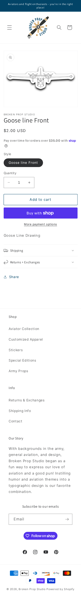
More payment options (40, 224)
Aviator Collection (24, 329)
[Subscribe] (67, 519)
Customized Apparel (26, 339)
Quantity (10, 173)
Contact (15, 421)
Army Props (18, 371)
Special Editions (22, 360)
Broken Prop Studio (32, 589)
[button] (9, 27)
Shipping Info (20, 411)
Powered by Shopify (60, 589)
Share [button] (14, 277)
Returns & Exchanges (27, 400)
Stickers (16, 350)
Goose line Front (23, 163)
